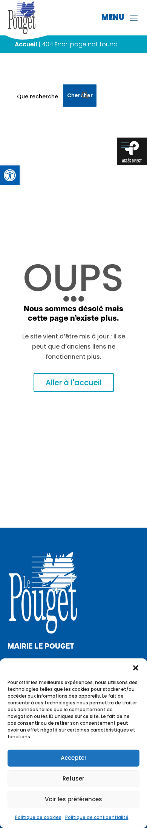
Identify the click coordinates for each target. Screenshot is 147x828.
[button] (135, 668)
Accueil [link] (26, 44)
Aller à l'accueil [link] (74, 382)
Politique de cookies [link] (38, 817)
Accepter (74, 758)
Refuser (73, 778)
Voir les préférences (73, 799)
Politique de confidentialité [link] (97, 817)
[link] (10, 175)
